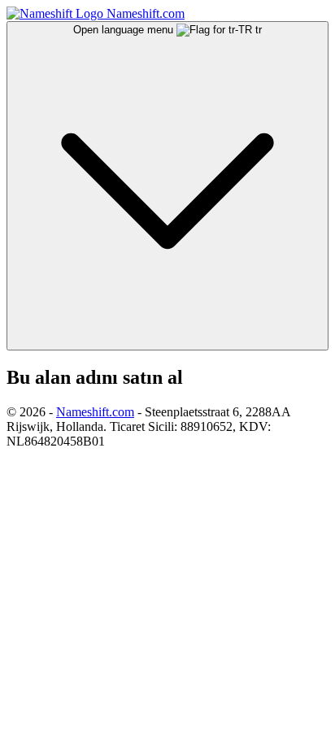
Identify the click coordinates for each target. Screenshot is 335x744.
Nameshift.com (95, 412)
